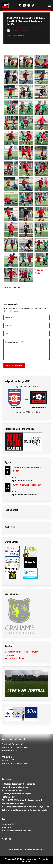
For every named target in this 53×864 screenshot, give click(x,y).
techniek (15, 787)
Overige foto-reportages (18, 39)
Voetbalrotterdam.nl (15, 658)
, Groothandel (18, 784)
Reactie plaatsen (14, 365)
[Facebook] (20, 5)
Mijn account (15, 850)
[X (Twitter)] (24, 5)
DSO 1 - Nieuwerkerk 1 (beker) (26, 485)
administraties (12, 790)
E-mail (8, 325)
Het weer (9, 655)
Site (7, 333)
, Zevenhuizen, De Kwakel (25, 810)
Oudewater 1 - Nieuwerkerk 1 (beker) (26, 469)
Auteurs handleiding (34, 850)
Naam (8, 317)
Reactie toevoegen (14, 342)
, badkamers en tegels (16, 793)
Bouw (8, 797)
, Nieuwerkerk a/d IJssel (25, 806)
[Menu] (49, 5)
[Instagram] (28, 5)
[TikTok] (33, 5)
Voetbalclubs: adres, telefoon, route (23, 652)
